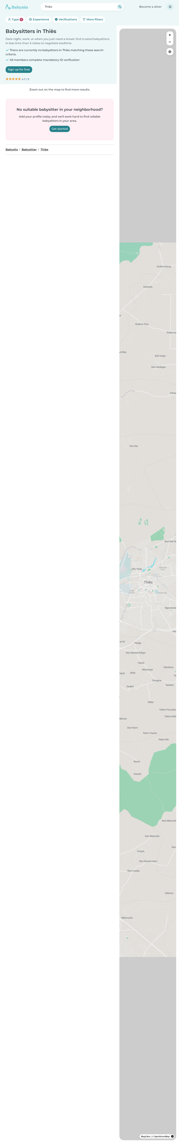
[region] (147, 584)
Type (16, 19)
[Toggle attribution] (172, 1136)
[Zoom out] (169, 41)
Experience (40, 19)
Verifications (67, 19)
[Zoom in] (169, 34)
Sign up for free (19, 69)
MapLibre (145, 1136)
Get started (60, 128)
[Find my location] (169, 51)
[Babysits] (17, 7)
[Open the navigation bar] (170, 6)
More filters (94, 19)
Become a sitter (150, 6)
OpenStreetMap (162, 1136)
